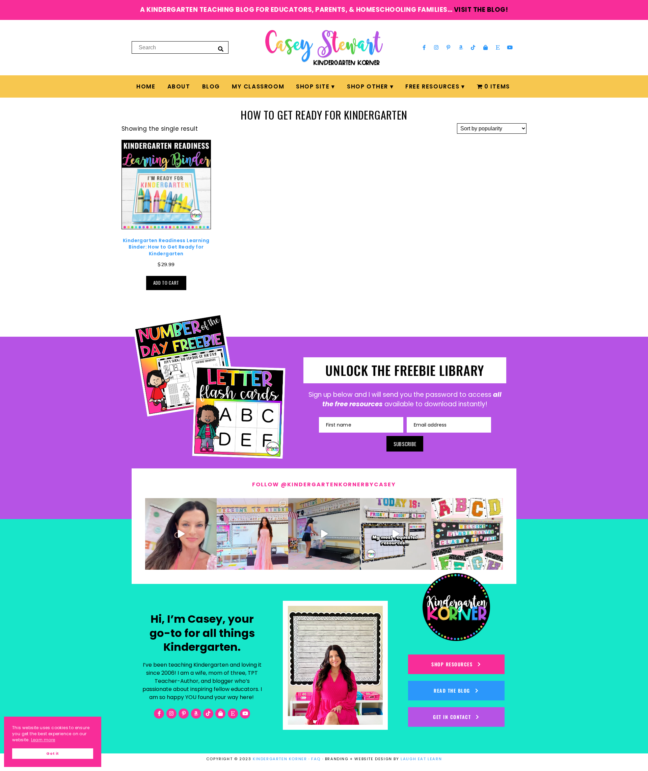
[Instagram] (436, 48)
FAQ (316, 759)
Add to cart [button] (166, 282)
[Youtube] (510, 48)
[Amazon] (461, 48)
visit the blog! (481, 9)
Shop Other (367, 86)
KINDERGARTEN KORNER (280, 759)
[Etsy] (498, 48)
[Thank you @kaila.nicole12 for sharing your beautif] (467, 534)
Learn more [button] (43, 740)
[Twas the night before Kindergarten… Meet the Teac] (252, 534)
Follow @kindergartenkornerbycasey (324, 484)
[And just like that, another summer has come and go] (324, 534)
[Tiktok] (473, 48)
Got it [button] (52, 753)
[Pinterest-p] (448, 48)
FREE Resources (432, 86)
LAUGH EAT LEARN (421, 759)
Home (145, 86)
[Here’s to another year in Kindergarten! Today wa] (181, 534)
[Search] (220, 49)
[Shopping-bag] (485, 48)
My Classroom (258, 86)
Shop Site (312, 86)
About (178, 86)
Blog (211, 86)
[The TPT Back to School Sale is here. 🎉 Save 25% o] (395, 534)
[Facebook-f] (424, 48)
